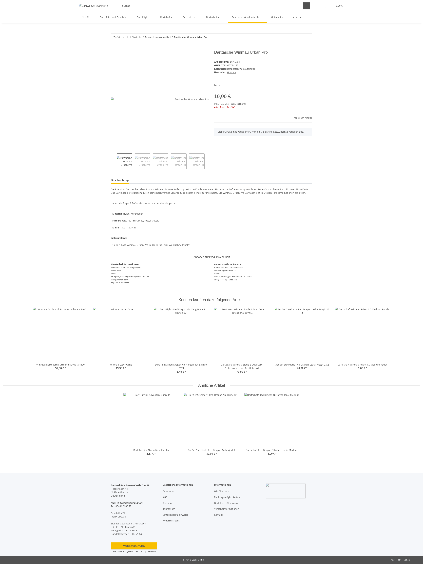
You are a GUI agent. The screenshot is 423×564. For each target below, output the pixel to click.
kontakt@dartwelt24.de (130, 502)
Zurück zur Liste (121, 37)
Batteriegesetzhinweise (175, 514)
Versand (241, 103)
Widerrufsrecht (171, 520)
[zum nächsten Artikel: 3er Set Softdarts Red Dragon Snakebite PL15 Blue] (308, 37)
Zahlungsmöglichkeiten (227, 497)
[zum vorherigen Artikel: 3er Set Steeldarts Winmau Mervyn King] (301, 37)
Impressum (169, 508)
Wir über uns (221, 491)
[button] (318, 5)
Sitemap (167, 503)
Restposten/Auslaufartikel (240, 68)
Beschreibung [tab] (120, 180)
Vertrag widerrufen (134, 545)
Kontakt (218, 514)
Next (207, 161)
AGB (165, 497)
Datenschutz (169, 491)
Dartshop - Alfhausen (226, 503)
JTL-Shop (406, 559)
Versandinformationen (226, 508)
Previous (114, 161)
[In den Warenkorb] (113, 48)
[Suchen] (306, 5)
